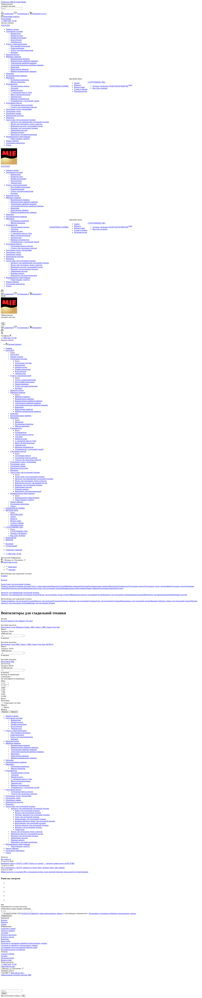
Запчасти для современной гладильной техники (20, 595)
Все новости (6, 859)
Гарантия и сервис (8, 929)
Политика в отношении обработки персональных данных (24, 943)
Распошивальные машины (98, 586)
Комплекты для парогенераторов (157, 595)
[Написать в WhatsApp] (2, 321)
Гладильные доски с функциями (157, 586)
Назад (12, 352)
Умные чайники (92, 588)
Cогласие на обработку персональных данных (19, 945)
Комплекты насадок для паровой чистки (87, 595)
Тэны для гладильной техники (108, 601)
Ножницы (28, 588)
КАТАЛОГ (14, 355)
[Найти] (2, 11)
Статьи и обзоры (7, 954)
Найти (4, 993)
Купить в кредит (7, 937)
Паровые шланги (137, 595)
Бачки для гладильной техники (22, 601)
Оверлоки (84, 586)
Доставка (4, 933)
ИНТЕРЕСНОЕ (16, 514)
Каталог (4, 920)
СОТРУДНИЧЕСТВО (19, 531)
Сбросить (14, 712)
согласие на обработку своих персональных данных (42, 913)
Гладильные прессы (23, 456)
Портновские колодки (15, 588)
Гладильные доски (177, 586)
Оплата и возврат (8, 931)
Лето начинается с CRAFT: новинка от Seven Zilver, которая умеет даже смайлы (33, 868)
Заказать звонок (7, 340)
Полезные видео (7, 958)
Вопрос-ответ (6, 960)
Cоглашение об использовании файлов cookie (19, 947)
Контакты (5, 939)
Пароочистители (58, 586)
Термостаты (5, 601)
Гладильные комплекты (108, 588)
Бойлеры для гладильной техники (41, 603)
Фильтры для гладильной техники (116, 595)
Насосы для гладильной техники (48, 601)
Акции (3, 924)
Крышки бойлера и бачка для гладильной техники (171, 601)
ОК (23, 996)
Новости (4, 922)
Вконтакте (12, 567)
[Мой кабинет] (2, 291)
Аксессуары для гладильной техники (30, 477)
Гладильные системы (23, 363)
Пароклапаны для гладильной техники (135, 601)
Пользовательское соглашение (13, 950)
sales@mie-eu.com (10, 562)
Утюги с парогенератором (25, 380)
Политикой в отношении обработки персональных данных (112, 913)
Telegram (11, 570)
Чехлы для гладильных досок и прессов (55, 595)
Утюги (120, 588)
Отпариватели (20, 432)
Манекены (19, 422)
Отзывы (4, 956)
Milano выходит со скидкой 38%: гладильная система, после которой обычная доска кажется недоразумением (44, 872)
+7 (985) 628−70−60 (8, 21)
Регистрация (6, 19)
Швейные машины (22, 397)
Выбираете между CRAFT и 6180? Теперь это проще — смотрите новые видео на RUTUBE (37, 863)
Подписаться (6, 916)
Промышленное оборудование (27, 498)
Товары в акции (7, 586)
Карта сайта (5, 941)
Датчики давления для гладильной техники (78, 601)
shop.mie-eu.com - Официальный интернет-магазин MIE (16, 974)
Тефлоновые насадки (178, 595)
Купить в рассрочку (9, 935)
